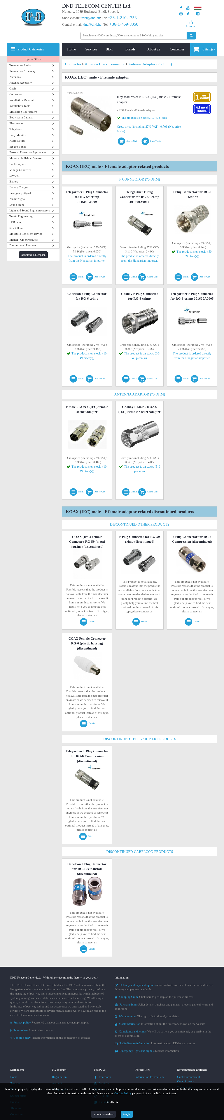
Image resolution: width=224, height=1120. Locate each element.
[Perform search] (191, 35)
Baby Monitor (17, 135)
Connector (15, 94)
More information (103, 1114)
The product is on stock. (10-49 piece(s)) (145, 117)
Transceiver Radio (20, 65)
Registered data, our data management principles (49, 1022)
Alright (127, 1114)
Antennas (15, 77)
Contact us (177, 49)
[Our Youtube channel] (188, 8)
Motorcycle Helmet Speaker (25, 158)
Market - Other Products (23, 239)
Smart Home (16, 228)
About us (153, 49)
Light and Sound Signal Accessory (29, 210)
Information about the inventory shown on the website (162, 1023)
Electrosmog (16, 123)
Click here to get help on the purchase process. (156, 996)
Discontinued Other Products (139, 524)
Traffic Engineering (21, 216)
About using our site (31, 1030)
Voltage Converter (20, 170)
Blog (109, 49)
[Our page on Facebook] (181, 8)
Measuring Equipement (23, 111)
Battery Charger (18, 187)
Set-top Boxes (17, 146)
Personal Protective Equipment (27, 152)
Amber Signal (17, 198)
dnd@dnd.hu (92, 24)
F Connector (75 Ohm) (139, 179)
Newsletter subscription (33, 254)
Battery (13, 181)
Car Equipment (18, 164)
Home (71, 49)
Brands (130, 49)
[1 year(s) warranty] (202, 93)
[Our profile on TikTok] (188, 14)
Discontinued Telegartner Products (139, 739)
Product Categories (31, 49)
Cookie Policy (122, 1093)
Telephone (15, 129)
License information (149, 1050)
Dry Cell (14, 175)
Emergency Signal (20, 193)
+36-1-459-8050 (123, 24)
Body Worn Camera (21, 117)
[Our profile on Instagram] (181, 14)
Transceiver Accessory (22, 71)
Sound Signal (17, 204)
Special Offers (33, 59)
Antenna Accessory (20, 82)
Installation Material (21, 100)
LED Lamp (15, 222)
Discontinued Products (22, 245)
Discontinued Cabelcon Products (139, 851)
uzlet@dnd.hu (90, 18)
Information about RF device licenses (157, 1043)
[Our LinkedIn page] (198, 14)
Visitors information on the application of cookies (50, 1037)
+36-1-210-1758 (122, 17)
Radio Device (17, 140)
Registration (59, 1077)
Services (91, 49)
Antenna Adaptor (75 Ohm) (139, 394)
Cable (12, 88)
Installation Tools (19, 105)
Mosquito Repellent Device (25, 233)
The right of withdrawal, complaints (149, 1016)
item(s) (209, 49)
